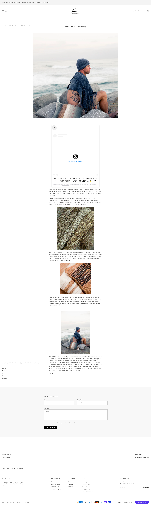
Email (79, 400)
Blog (8, 468)
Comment (47, 408)
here (68, 260)
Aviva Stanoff (65, 184)
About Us (70, 486)
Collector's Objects (56, 489)
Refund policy (86, 482)
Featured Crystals (55, 486)
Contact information (88, 491)
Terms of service (87, 486)
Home (3, 468)
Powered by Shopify (23, 502)
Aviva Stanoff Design (12, 502)
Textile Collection (55, 484)
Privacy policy (86, 484)
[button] (134, 11)
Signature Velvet (55, 481)
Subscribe (146, 487)
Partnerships (71, 481)
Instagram (70, 484)
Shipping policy (86, 489)
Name (45, 400)
